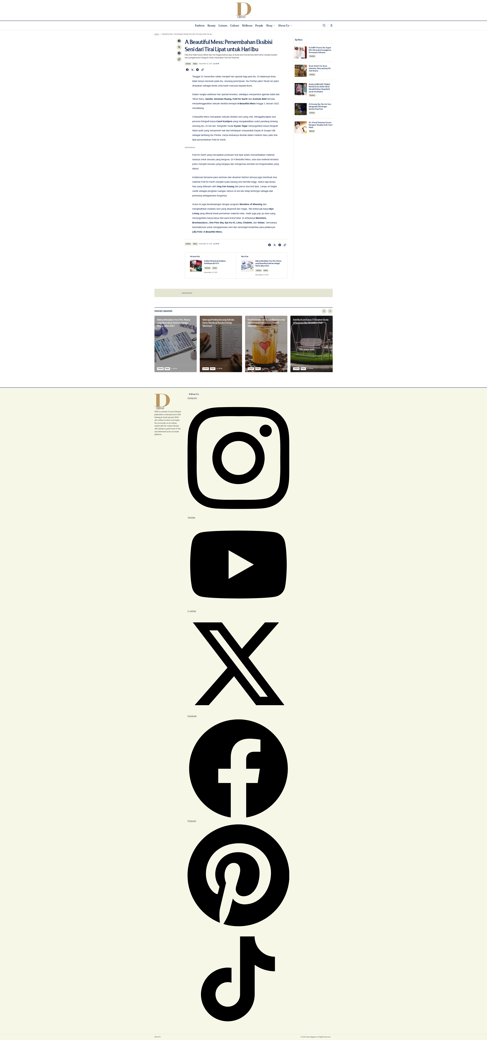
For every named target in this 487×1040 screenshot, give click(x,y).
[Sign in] (331, 25)
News (195, 64)
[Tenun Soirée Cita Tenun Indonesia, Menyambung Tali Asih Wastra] (301, 71)
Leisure (312, 113)
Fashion (207, 268)
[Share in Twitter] (179, 47)
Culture (188, 64)
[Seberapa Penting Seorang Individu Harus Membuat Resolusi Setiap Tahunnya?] (221, 344)
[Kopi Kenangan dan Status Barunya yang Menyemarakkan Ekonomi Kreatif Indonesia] (266, 344)
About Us (157, 1037)
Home (156, 34)
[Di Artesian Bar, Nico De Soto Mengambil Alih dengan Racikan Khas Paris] (301, 109)
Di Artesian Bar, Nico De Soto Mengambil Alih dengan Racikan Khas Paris (320, 106)
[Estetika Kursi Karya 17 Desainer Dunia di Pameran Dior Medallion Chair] (311, 344)
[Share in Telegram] (179, 53)
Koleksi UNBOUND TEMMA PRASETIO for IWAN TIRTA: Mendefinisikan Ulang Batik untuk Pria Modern (319, 88)
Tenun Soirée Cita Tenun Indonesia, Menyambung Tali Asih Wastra (320, 68)
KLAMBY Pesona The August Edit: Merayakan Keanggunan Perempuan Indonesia (320, 50)
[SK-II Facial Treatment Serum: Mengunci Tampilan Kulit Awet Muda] (301, 127)
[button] (324, 25)
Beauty (312, 131)
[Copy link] (179, 59)
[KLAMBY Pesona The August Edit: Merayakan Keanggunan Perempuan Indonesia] (301, 52)
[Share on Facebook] (179, 41)
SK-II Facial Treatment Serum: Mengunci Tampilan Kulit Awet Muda (321, 125)
